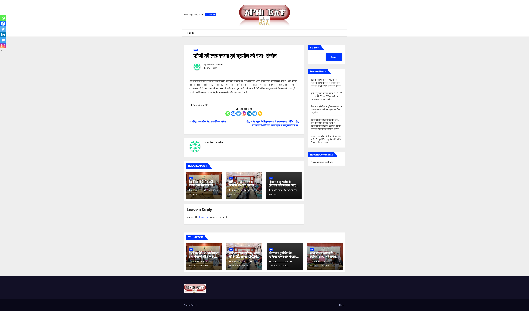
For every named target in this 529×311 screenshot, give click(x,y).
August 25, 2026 (199, 262)
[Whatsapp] (227, 113)
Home (190, 33)
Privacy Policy (190, 305)
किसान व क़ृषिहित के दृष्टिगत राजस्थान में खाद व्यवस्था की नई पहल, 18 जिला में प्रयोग (326, 109)
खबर (195, 50)
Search (314, 47)
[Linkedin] (249, 113)
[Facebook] (233, 113)
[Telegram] (254, 113)
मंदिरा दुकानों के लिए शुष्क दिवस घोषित (209, 121)
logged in (203, 217)
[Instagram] (243, 113)
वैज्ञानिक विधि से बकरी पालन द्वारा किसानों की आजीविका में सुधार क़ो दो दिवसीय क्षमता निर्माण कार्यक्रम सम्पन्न (326, 83)
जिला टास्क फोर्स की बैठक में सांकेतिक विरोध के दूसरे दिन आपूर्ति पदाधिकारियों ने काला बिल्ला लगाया (326, 139)
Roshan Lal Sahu (215, 64)
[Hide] (1, 51)
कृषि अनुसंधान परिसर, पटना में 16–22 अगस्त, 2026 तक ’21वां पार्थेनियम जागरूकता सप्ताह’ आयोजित (326, 96)
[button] (344, 33)
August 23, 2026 (280, 262)
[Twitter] (238, 113)
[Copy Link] (260, 113)
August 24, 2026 (240, 262)
